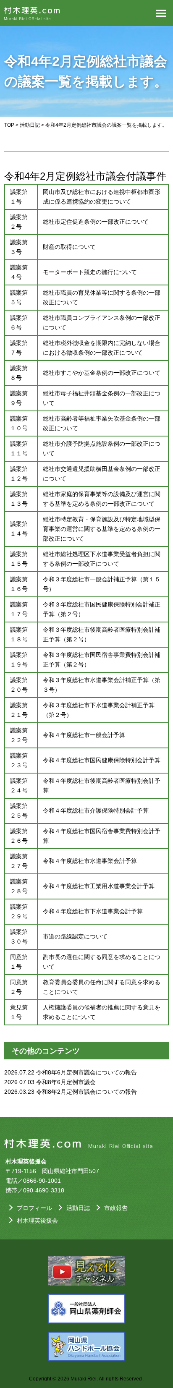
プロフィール (34, 1208)
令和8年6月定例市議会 (66, 1082)
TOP (9, 125)
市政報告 (116, 1208)
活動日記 (30, 125)
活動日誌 (78, 1208)
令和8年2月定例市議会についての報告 (86, 1091)
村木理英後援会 (37, 1220)
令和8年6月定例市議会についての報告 (86, 1072)
